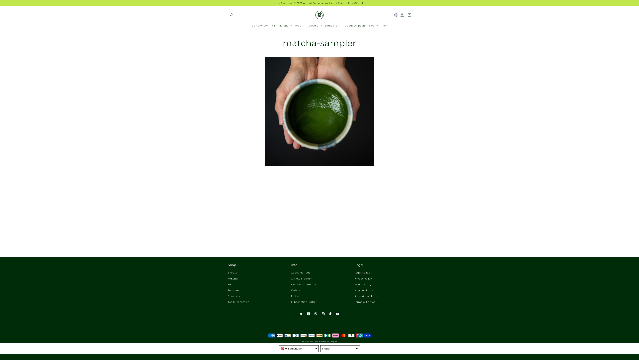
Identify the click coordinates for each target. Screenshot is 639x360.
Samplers (234, 296)
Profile (295, 296)
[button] (231, 15)
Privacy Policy (363, 278)
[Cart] (409, 15)
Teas (231, 284)
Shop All (233, 272)
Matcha (233, 278)
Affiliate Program (301, 278)
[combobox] (299, 348)
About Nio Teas (300, 272)
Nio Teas (314, 341)
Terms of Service (365, 302)
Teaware (233, 290)
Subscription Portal (303, 302)
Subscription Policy (366, 296)
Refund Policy (362, 284)
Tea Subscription (238, 302)
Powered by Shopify (328, 341)
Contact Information (304, 284)
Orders (295, 290)
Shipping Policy (364, 290)
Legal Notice (362, 272)
